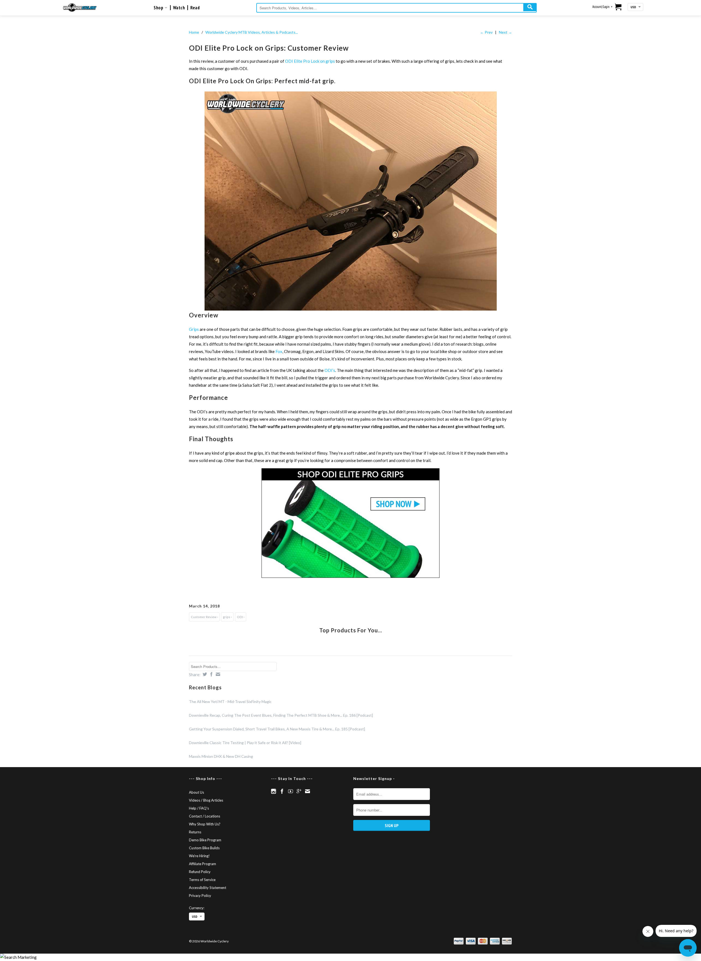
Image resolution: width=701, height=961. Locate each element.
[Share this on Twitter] (204, 674)
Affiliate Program (202, 864)
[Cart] (618, 7)
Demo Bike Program (205, 840)
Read (195, 8)
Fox (278, 351)
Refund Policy (200, 872)
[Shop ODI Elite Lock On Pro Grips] (350, 523)
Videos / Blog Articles (206, 800)
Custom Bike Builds (204, 848)
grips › (227, 617)
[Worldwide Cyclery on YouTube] (290, 791)
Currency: (196, 908)
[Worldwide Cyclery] (80, 7)
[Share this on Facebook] (211, 674)
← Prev (486, 32)
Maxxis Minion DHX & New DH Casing (221, 756)
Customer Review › (204, 617)
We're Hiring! (199, 856)
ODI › (240, 617)
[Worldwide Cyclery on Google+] (299, 791)
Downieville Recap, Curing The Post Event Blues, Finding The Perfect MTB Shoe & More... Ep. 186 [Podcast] (281, 715)
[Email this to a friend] (217, 674)
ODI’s (329, 370)
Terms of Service (202, 879)
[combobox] (396, 8)
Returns (195, 832)
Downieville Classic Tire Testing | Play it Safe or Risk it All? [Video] (245, 742)
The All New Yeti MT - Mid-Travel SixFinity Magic (230, 701)
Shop (159, 8)
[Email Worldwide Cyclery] (307, 791)
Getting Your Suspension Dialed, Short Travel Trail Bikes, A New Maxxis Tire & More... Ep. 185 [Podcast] (277, 729)
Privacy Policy (200, 895)
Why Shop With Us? (204, 824)
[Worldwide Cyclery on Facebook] (282, 791)
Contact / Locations (204, 816)
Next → (505, 32)
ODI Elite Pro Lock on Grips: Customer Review (269, 48)
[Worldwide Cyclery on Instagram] (273, 791)
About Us (196, 792)
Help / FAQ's (199, 808)
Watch (179, 8)
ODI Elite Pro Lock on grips (310, 61)
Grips (194, 329)
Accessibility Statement (207, 887)
